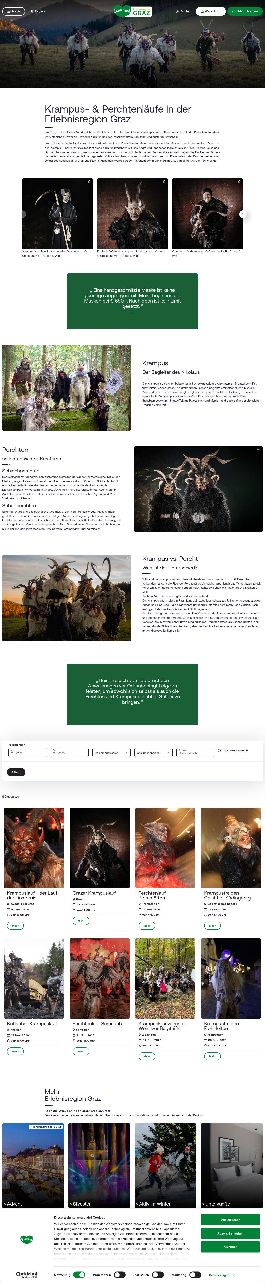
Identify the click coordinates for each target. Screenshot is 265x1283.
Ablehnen (230, 1247)
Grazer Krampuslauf (94, 893)
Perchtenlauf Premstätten (152, 895)
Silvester (80, 1204)
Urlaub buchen (247, 11)
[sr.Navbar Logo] (132, 11)
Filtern (16, 772)
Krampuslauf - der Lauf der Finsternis (32, 895)
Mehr (15, 925)
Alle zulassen (230, 1219)
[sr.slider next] (243, 214)
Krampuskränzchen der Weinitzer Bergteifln (164, 1026)
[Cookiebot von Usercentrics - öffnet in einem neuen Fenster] (27, 1275)
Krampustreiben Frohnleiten (221, 1026)
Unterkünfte (216, 1204)
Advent (13, 1204)
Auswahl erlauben (230, 1233)
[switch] (120, 1274)
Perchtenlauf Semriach (97, 1023)
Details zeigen (219, 1275)
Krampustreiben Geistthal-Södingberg (227, 895)
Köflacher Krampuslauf (32, 1023)
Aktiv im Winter (153, 1204)
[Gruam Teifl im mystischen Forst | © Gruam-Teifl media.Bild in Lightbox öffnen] (66, 388)
